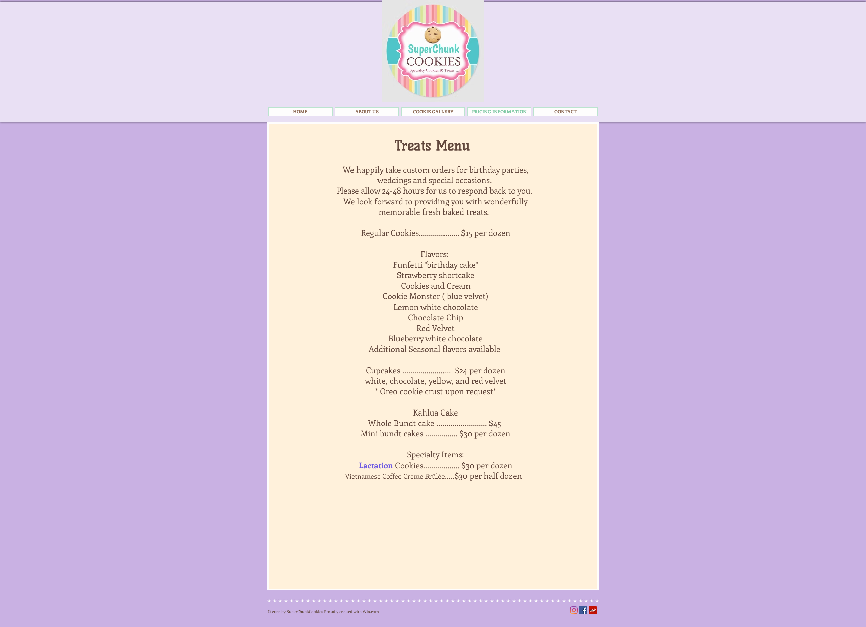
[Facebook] (583, 610)
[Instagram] (574, 610)
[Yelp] (593, 610)
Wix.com (371, 611)
